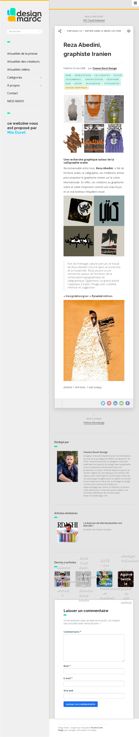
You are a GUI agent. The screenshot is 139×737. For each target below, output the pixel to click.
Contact (12, 93)
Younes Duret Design (104, 68)
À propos (13, 85)
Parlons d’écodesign (94, 422)
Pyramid (97, 296)
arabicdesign (83, 75)
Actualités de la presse (22, 54)
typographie (111, 83)
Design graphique (76, 87)
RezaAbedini (93, 83)
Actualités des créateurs (23, 61)
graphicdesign (94, 79)
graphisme (112, 79)
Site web (68, 690)
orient (78, 83)
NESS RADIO (15, 101)
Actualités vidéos (18, 69)
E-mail (68, 678)
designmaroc (74, 79)
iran (68, 83)
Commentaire (72, 631)
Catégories (14, 77)
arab (68, 75)
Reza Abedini (104, 168)
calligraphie (102, 75)
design (117, 75)
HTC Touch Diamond (94, 20)
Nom (67, 666)
